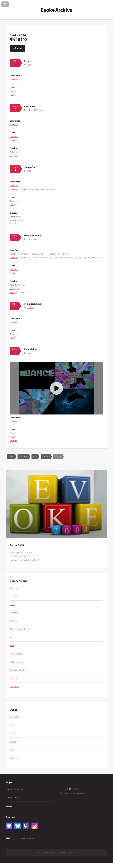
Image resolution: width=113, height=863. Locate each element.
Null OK (30, 110)
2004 (35, 456)
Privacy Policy (12, 797)
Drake (12, 216)
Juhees (13, 220)
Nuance (30, 353)
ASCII (12, 645)
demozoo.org (79, 793)
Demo (12, 604)
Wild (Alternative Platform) (21, 629)
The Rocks (31, 239)
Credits (9, 805)
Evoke (11, 456)
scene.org (14, 79)
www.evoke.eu (27, 838)
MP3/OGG (14, 678)
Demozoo (14, 91)
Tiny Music (14, 686)
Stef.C (12, 292)
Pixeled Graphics (17, 662)
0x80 (29, 170)
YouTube (13, 440)
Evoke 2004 (18, 35)
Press (12, 749)
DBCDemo (39, 110)
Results (13, 725)
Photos (13, 733)
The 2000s (23, 456)
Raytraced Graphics (18, 670)
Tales (29, 64)
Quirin (12, 288)
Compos (45, 456)
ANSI (12, 637)
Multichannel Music (18, 588)
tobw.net (14, 185)
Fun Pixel (14, 596)
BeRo (12, 152)
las (11, 155)
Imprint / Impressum (15, 789)
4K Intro (17, 48)
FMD (12, 285)
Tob (11, 224)
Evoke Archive (56, 10)
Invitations (14, 716)
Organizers (14, 757)
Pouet (12, 94)
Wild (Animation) (17, 653)
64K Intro (14, 612)
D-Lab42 (30, 307)
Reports (13, 741)
